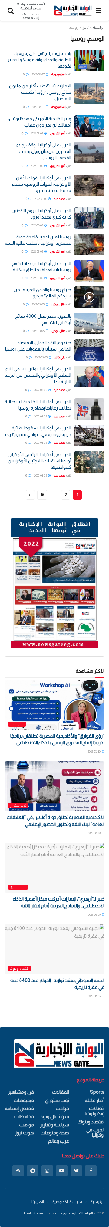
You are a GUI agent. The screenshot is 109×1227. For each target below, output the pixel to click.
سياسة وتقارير (54, 1124)
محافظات (24, 1116)
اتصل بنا (37, 1202)
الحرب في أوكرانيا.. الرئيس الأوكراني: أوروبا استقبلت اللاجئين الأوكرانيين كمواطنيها (39, 461)
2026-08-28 (94, 996)
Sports (97, 1092)
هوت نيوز (24, 1132)
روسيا (73, 27)
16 (42, 494)
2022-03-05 (38, 304)
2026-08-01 (38, 107)
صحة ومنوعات (55, 1132)
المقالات (60, 1092)
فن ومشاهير (21, 1092)
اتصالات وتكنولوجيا (94, 1111)
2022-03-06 (37, 133)
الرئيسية (97, 1202)
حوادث (62, 1108)
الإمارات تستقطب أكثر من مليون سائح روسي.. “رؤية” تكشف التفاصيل (40, 92)
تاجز (86, 27)
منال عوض (58, 304)
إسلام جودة (58, 74)
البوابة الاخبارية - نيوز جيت (74, 1213)
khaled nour (33, 1213)
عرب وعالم (58, 1141)
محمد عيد (59, 198)
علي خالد (59, 357)
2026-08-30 (94, 751)
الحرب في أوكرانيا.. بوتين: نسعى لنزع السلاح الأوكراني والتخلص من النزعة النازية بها (38, 375)
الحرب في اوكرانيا (95, 1132)
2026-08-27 (38, 74)
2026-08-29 (94, 914)
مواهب (26, 1124)
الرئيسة (98, 27)
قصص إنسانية (19, 1108)
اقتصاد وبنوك (19, 968)
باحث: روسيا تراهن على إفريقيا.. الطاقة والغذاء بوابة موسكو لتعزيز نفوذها (39, 59)
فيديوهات (24, 1100)
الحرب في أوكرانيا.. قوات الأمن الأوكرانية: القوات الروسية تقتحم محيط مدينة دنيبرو (41, 184)
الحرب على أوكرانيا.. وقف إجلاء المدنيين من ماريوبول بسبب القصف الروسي (43, 151)
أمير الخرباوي (57, 133)
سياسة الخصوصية (67, 1202)
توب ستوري (18, 805)
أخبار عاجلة (17, 724)
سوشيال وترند (54, 1116)
